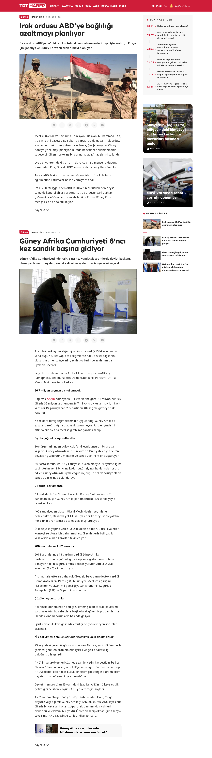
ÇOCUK (79, 6)
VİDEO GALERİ (157, 203)
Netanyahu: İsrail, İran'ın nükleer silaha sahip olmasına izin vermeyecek (175, 267)
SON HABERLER (161, 20)
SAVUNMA (67, 6)
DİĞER (122, 6)
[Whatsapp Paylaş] (94, 125)
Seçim (51, 399)
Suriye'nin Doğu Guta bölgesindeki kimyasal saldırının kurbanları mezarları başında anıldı (166, 134)
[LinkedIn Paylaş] (78, 125)
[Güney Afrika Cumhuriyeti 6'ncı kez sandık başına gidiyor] (152, 241)
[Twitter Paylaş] (70, 125)
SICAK (53, 6)
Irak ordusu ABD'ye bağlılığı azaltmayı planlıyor (176, 223)
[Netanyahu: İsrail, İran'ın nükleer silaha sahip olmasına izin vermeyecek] (152, 268)
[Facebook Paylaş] (62, 125)
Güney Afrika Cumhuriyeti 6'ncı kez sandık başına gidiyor (175, 241)
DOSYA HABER (109, 6)
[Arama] (166, 6)
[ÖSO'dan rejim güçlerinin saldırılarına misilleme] (152, 254)
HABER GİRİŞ (38, 17)
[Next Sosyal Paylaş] (54, 125)
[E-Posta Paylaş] (102, 125)
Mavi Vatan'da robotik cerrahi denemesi (166, 195)
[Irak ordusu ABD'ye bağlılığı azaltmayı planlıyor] (152, 224)
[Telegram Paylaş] (86, 125)
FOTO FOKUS (156, 149)
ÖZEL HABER (92, 6)
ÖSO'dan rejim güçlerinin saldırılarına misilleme (175, 254)
